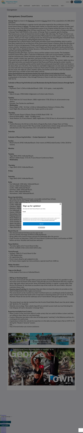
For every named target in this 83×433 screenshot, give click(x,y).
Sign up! (41, 224)
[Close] (60, 204)
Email (24, 211)
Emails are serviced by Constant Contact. (48, 220)
